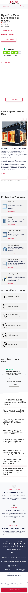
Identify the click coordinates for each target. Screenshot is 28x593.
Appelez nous (22, 569)
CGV (8, 584)
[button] (2, 2)
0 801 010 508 (15, 565)
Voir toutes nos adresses (15, 559)
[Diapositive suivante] (25, 119)
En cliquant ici (22, 570)
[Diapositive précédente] (22, 119)
